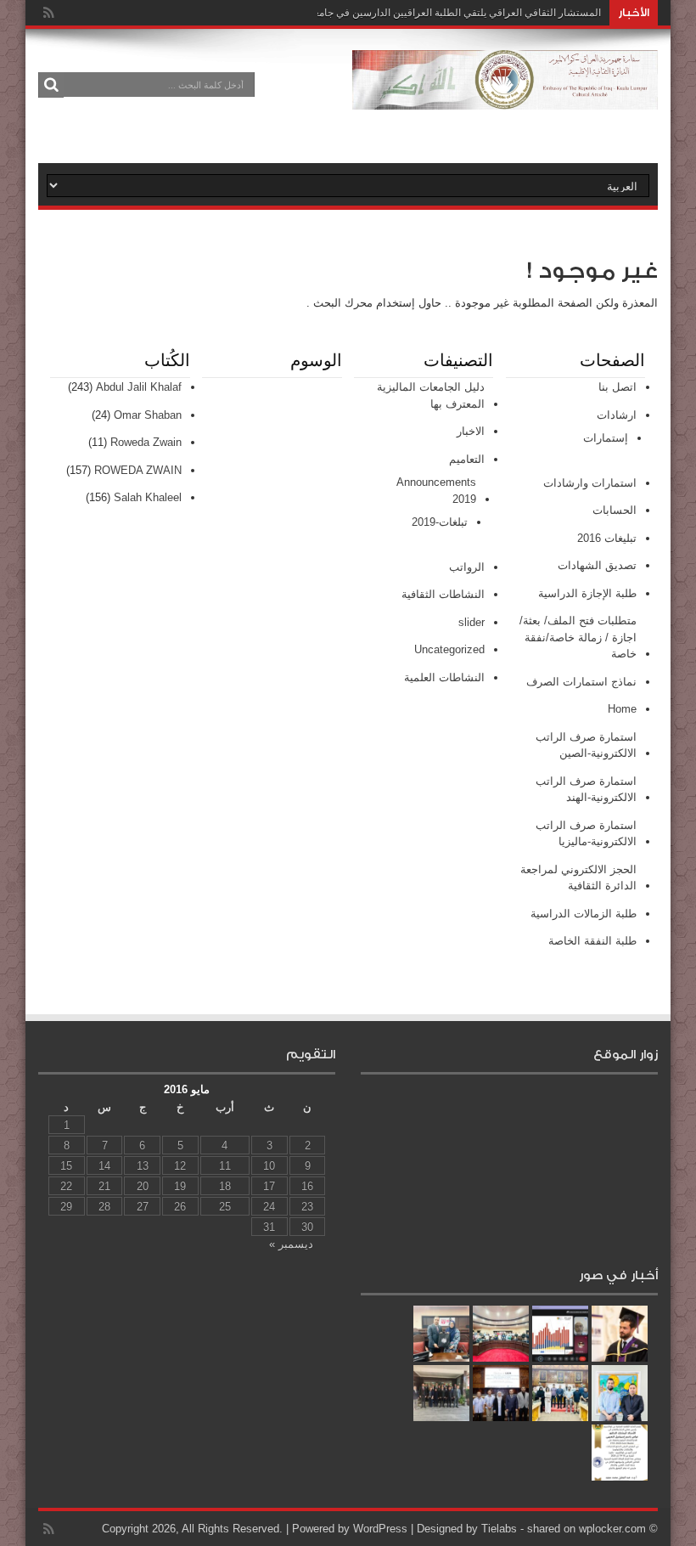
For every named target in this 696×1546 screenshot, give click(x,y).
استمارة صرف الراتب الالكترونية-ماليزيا (586, 834)
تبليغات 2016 (607, 538)
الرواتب (467, 567)
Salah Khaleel (148, 497)
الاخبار (471, 431)
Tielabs (499, 1528)
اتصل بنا (617, 387)
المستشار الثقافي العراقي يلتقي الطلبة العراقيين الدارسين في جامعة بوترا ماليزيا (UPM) (413, 13)
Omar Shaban (148, 415)
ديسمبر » (291, 1244)
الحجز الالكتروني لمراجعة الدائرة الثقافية (578, 878)
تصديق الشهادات (597, 565)
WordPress (380, 1528)
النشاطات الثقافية (443, 594)
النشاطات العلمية (444, 677)
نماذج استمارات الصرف (581, 681)
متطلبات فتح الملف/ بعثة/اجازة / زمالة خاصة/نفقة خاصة (578, 637)
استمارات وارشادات (590, 483)
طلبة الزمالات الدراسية (583, 913)
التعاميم (467, 459)
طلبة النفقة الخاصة (592, 940)
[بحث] (51, 85)
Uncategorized (449, 649)
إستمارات (605, 438)
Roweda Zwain (146, 442)
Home (622, 708)
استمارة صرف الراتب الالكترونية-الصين (586, 745)
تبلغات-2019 (440, 522)
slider (471, 622)
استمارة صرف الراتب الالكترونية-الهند (586, 789)
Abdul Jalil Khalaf (139, 387)
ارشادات (617, 415)
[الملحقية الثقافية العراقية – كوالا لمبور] (505, 96)
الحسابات (614, 510)
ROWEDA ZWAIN (138, 470)
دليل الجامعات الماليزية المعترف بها (431, 395)
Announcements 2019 (436, 490)
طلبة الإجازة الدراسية (587, 593)
